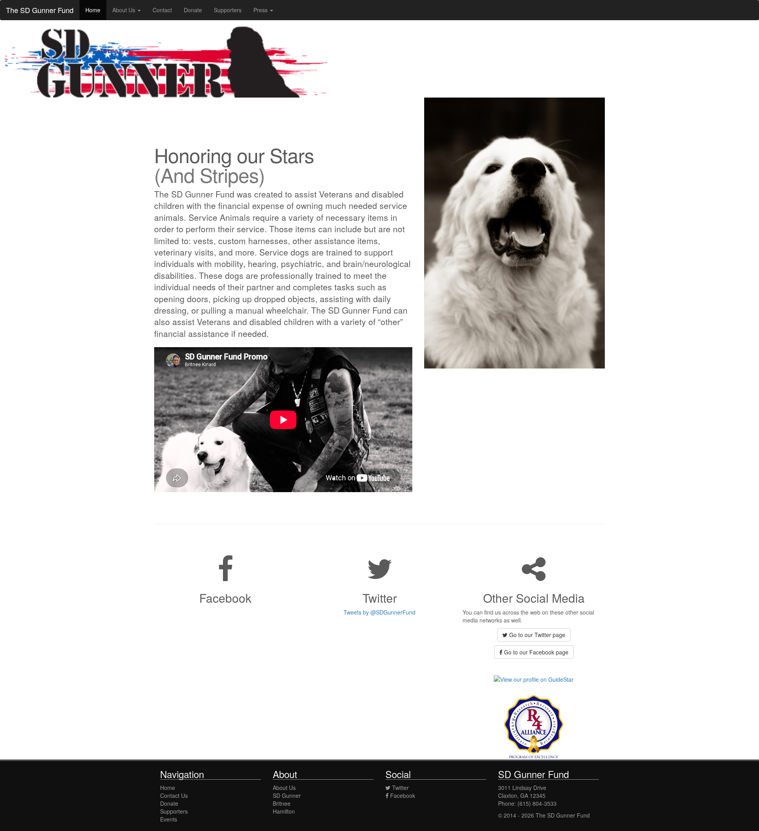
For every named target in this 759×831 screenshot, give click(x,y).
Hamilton (284, 811)
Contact (162, 10)
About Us (284, 788)
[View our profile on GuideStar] (534, 678)
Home (92, 10)
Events (168, 819)
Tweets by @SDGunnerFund (379, 612)
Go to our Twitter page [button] (536, 635)
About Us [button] (124, 10)
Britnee (282, 803)
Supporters (228, 10)
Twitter (400, 788)
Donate (193, 10)
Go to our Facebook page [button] (535, 652)
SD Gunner (287, 795)
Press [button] (261, 10)
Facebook (402, 795)
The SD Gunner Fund (40, 10)
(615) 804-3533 (537, 803)
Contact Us (174, 795)
